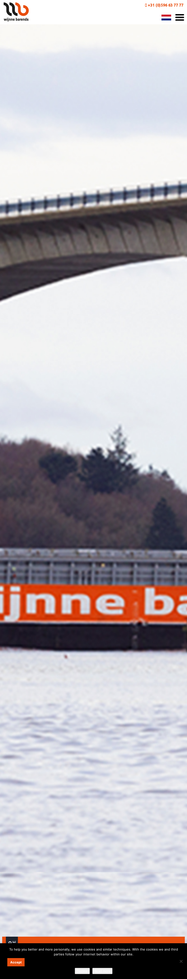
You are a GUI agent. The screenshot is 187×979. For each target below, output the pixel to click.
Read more (102, 971)
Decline (82, 971)
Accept (16, 962)
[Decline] (180, 961)
